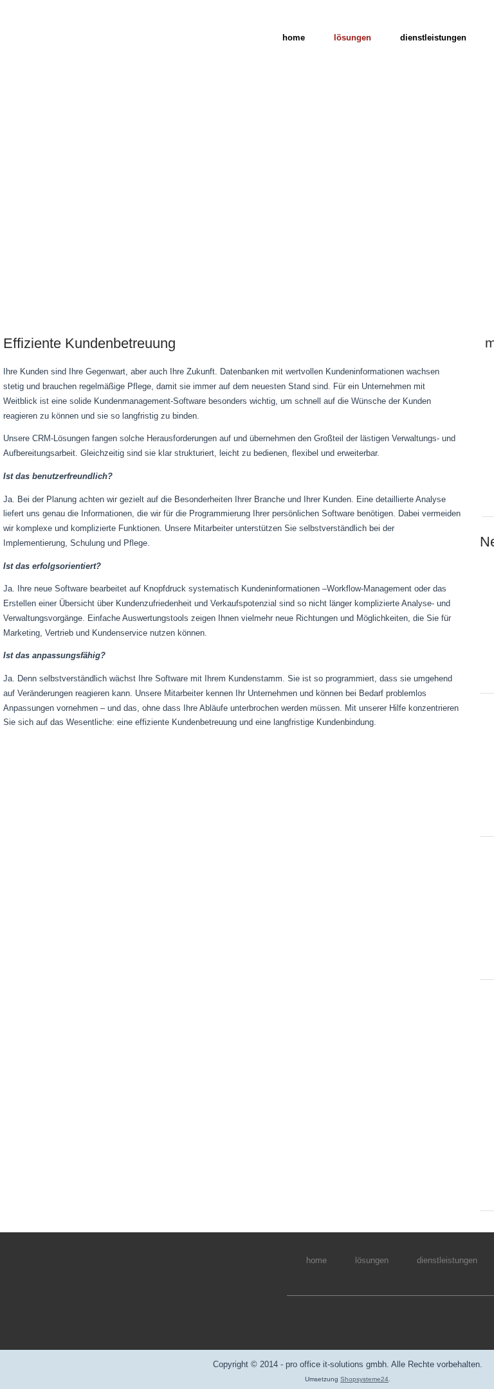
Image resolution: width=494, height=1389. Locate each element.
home (293, 37)
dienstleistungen (433, 37)
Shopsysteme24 (364, 1379)
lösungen (352, 37)
